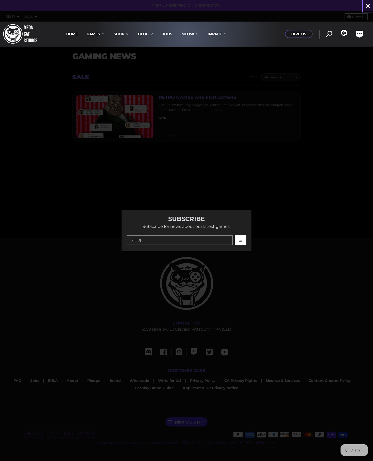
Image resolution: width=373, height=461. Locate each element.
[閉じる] (368, 6)
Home (72, 34)
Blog (143, 34)
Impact (215, 34)
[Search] (329, 34)
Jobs (167, 34)
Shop (119, 34)
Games (93, 34)
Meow (187, 34)
